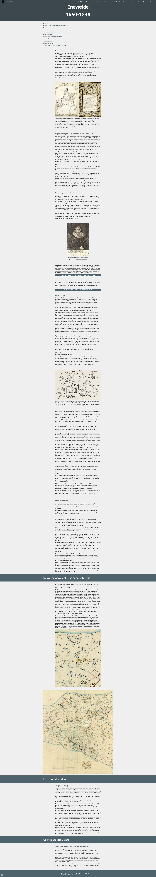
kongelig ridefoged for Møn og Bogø (70, 149)
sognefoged (58, 324)
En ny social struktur (48, 38)
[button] (154, 1)
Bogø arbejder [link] (108, 1)
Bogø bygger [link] (100, 1)
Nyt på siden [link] (80, 1)
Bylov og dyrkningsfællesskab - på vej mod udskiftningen (56, 32)
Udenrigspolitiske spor (48, 43)
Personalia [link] (125, 1)
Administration (46, 30)
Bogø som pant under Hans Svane (50, 27)
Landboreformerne (47, 34)
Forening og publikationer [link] (135, 1)
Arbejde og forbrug (48, 41)
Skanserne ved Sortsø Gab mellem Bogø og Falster (55, 45)
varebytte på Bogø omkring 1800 (82, 823)
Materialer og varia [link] (147, 1)
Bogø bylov (57, 338)
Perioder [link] (93, 1)
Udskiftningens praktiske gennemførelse (52, 36)
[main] (78, 10)
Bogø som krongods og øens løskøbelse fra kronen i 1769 (55, 25)
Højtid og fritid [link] (117, 1)
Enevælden (45, 23)
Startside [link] (86, 1)
